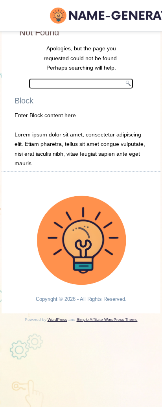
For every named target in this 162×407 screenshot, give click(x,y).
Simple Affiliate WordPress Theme (107, 319)
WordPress (57, 319)
